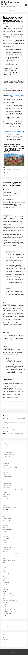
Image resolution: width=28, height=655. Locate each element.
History (4, 527)
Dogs (4, 492)
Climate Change (6, 476)
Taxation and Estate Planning (9, 600)
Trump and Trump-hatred (8, 609)
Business (5, 461)
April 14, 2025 (9, 119)
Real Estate (5, 578)
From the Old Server (7, 514)
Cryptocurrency (6, 487)
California (5, 463)
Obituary (5, 562)
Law (4, 542)
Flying (4, 512)
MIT (4, 556)
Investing (5, 538)
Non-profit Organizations (8, 560)
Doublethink (5, 494)
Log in (4, 637)
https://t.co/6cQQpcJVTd (15, 114)
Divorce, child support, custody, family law (12, 489)
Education (5, 498)
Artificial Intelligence (7, 454)
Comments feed (6, 641)
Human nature (6, 529)
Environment (6, 503)
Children (5, 472)
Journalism (5, 540)
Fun (4, 516)
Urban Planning (6, 613)
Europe (4, 505)
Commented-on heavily (8, 478)
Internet (4, 536)
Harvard (4, 523)
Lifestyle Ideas (6, 545)
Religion (4, 580)
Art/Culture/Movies (7, 452)
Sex (3, 591)
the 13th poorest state (12, 37)
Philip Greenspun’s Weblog (10, 3)
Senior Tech (5, 589)
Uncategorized (6, 611)
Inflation (5, 534)
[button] (26, 5)
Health (4, 525)
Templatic (18, 652)
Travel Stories (6, 606)
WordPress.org (6, 643)
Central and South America (8, 470)
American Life (6, 450)
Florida (4, 509)
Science (4, 587)
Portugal (5, 571)
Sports (4, 598)
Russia (4, 584)
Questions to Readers (7, 576)
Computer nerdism (7, 481)
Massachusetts (6, 547)
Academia (5, 445)
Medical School (6, 549)
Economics (5, 496)
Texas (4, 602)
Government (5, 520)
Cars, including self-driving (8, 467)
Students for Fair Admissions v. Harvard (14, 131)
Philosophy (5, 565)
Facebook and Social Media (8, 507)
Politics (4, 569)
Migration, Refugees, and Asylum (10, 553)
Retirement (5, 582)
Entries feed (5, 639)
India (4, 531)
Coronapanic (5, 485)
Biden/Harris (5, 456)
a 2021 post (11, 46)
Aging (4, 447)
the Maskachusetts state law (14, 95)
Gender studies (6, 518)
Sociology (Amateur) (7, 595)
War (4, 615)
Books (4, 459)
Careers (4, 465)
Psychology (5, 573)
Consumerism (6, 483)
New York (5, 558)
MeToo (4, 551)
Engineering (5, 500)
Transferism (5, 604)
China (4, 474)
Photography (5, 567)
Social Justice (5, 593)
